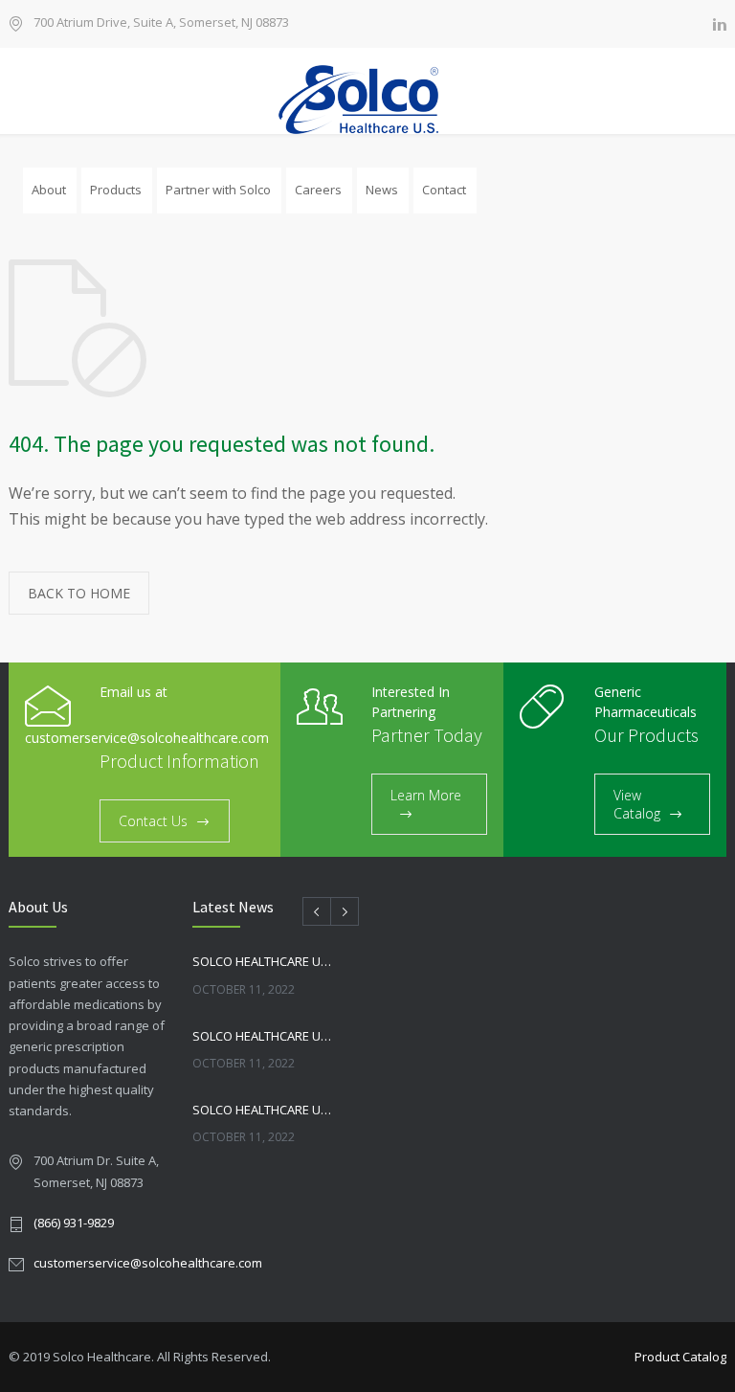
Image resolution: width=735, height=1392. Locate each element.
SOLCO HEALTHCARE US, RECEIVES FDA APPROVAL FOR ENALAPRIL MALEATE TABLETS (263, 1109)
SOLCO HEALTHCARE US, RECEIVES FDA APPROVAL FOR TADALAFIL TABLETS (263, 1035)
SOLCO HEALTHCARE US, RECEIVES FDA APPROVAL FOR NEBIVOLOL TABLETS (263, 961)
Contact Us (153, 821)
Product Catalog (680, 1356)
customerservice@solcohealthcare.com (147, 1262)
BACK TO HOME (79, 593)
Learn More (425, 795)
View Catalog (636, 804)
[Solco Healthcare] (367, 99)
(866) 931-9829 (73, 1222)
